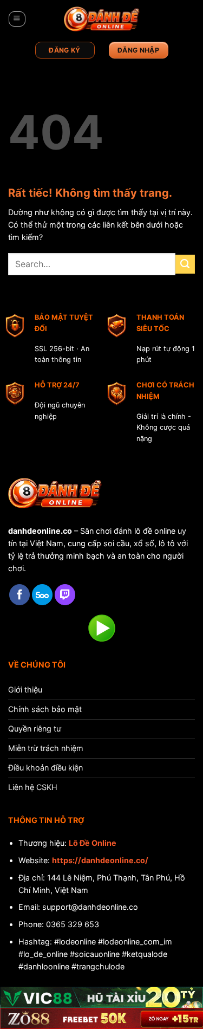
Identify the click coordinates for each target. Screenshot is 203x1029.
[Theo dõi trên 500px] (42, 594)
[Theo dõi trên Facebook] (19, 594)
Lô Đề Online (92, 842)
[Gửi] (185, 264)
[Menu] (17, 19)
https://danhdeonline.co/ (100, 860)
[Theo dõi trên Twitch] (65, 594)
